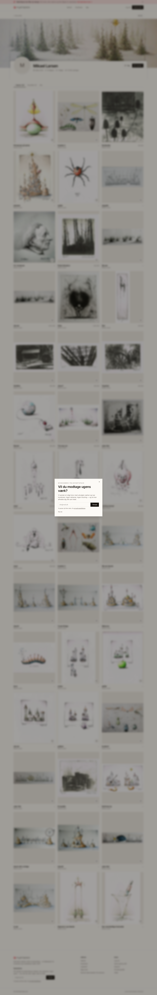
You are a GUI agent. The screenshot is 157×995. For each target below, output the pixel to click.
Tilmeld (94, 505)
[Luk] (99, 482)
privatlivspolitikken (79, 508)
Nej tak (60, 512)
